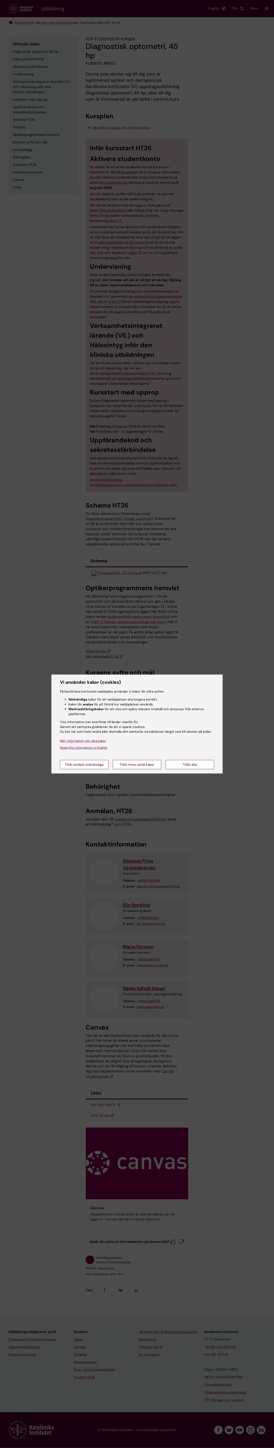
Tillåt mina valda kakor (136, 764)
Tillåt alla (190, 764)
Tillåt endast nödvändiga (84, 764)
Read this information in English (83, 748)
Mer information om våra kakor (83, 741)
